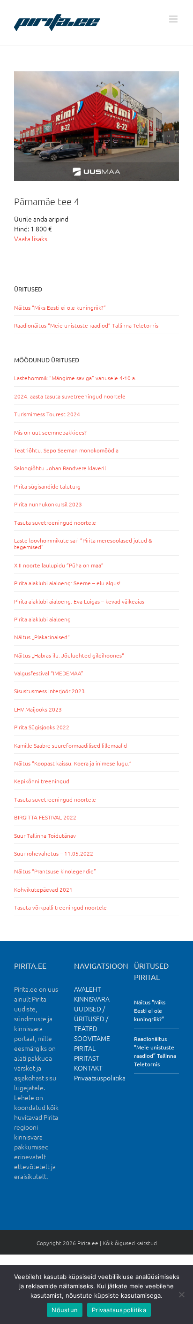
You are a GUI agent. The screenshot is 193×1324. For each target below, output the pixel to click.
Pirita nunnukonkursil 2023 (48, 504)
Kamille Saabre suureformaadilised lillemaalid (70, 745)
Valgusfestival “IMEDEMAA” (48, 673)
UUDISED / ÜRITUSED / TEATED (91, 1018)
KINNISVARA (92, 998)
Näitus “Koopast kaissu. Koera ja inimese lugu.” (73, 763)
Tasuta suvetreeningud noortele (55, 522)
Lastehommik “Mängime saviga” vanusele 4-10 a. (75, 378)
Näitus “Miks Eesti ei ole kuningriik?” (60, 307)
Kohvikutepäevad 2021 (43, 889)
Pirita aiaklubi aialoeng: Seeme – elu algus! (67, 583)
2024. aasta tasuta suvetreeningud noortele (70, 396)
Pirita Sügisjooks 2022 (41, 727)
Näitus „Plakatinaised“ (42, 637)
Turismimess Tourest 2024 (47, 414)
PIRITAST (86, 1058)
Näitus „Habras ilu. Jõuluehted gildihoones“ (69, 655)
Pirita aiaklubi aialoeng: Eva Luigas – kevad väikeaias (79, 601)
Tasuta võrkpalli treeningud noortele (60, 907)
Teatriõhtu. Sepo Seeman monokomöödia (66, 450)
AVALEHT (87, 989)
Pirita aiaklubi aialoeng (42, 619)
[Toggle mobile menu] (174, 19)
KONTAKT (88, 1067)
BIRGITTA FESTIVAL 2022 (45, 817)
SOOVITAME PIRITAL (92, 1043)
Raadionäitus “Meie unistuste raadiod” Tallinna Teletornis (86, 325)
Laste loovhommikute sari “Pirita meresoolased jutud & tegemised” (83, 543)
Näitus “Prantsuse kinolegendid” (55, 871)
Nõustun (65, 1310)
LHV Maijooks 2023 (38, 709)
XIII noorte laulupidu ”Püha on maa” (59, 565)
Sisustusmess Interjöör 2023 (49, 691)
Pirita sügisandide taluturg (47, 486)
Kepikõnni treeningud (41, 781)
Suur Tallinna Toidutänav (45, 835)
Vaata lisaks (30, 238)
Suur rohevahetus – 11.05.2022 (53, 853)
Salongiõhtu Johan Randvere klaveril (60, 468)
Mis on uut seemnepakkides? (50, 432)
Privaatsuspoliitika (100, 1077)
